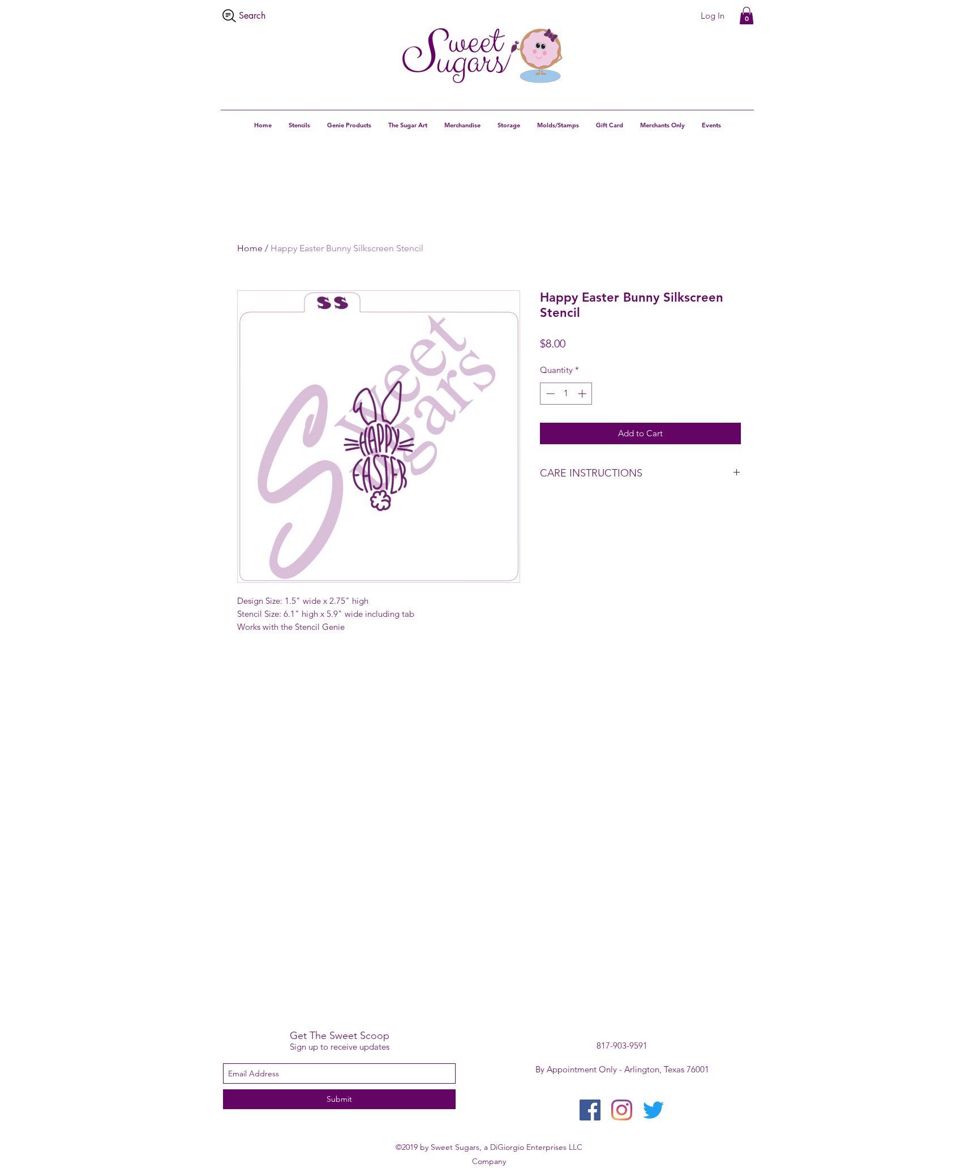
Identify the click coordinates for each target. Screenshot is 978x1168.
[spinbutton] (566, 393)
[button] (746, 15)
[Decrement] (549, 393)
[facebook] (590, 1110)
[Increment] (583, 393)
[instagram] (621, 1110)
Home (250, 248)
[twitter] (653, 1110)
